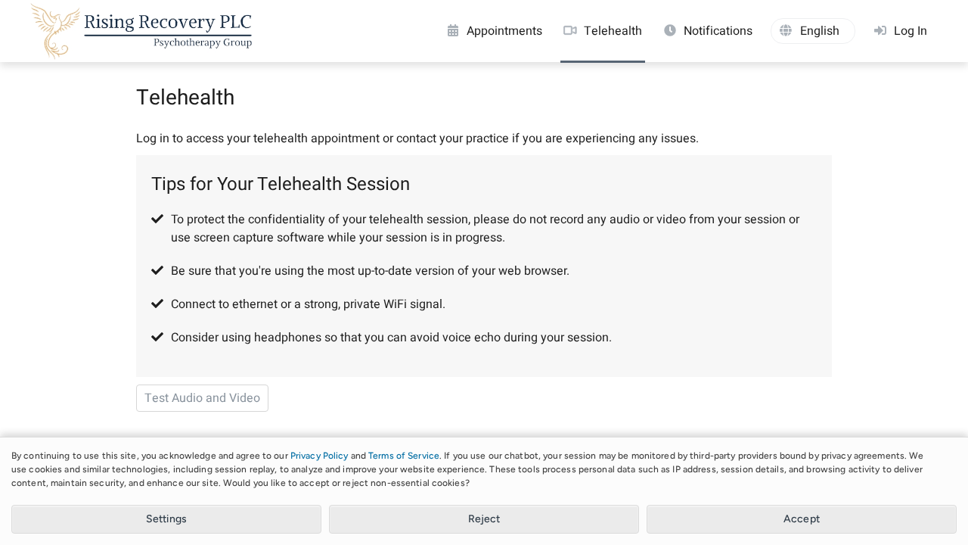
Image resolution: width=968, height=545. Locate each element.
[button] (813, 31)
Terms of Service (403, 455)
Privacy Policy (319, 455)
